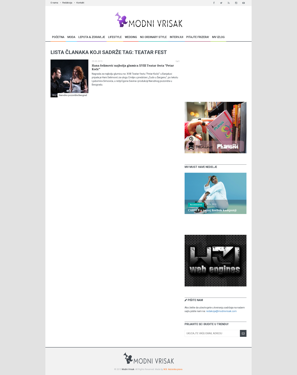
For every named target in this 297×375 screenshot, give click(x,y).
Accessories (196, 204)
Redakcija (67, 2)
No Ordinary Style (153, 37)
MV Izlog (218, 37)
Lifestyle (115, 37)
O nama (54, 2)
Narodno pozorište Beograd (73, 95)
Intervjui (176, 37)
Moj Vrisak (57, 95)
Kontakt (80, 2)
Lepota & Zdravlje (91, 37)
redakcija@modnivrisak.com (221, 311)
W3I (165, 369)
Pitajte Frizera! (197, 37)
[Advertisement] (215, 71)
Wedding (131, 37)
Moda (71, 37)
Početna (58, 37)
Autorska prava (175, 369)
